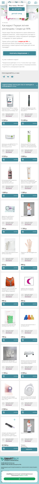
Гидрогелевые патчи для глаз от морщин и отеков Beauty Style (18, 85)
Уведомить (29, 449)
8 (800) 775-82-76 (5, 464)
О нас (2, 468)
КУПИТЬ (16, 123)
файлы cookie (24, 475)
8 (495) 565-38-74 (5, 463)
